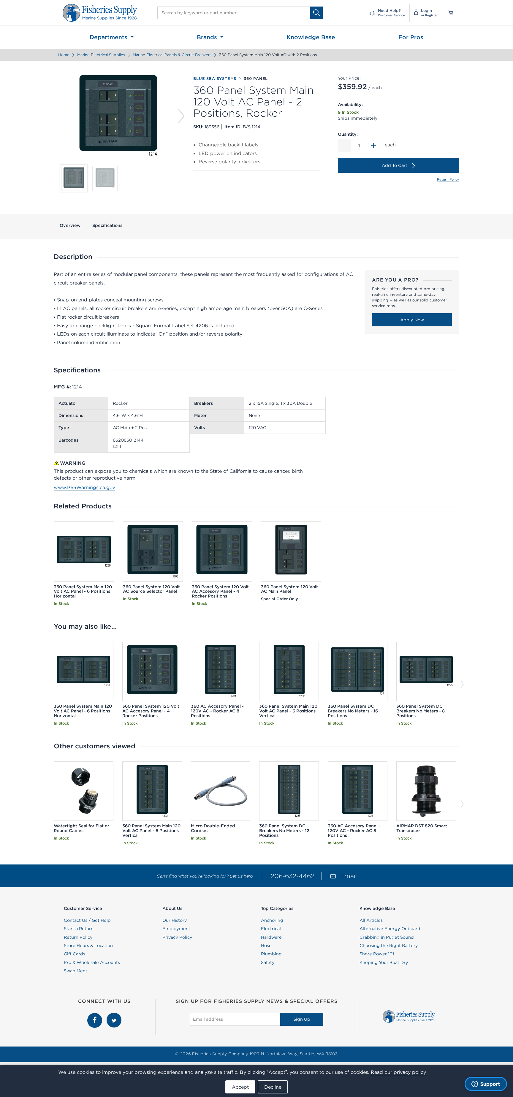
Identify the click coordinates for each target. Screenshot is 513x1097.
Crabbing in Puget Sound (387, 937)
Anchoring (272, 920)
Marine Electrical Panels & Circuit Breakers (172, 54)
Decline (272, 1087)
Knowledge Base (310, 37)
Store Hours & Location (88, 945)
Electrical (271, 928)
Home (63, 54)
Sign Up (301, 1019)
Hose (266, 945)
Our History (174, 920)
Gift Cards (74, 954)
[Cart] (448, 13)
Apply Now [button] (412, 320)
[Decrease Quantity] (344, 145)
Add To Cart (394, 165)
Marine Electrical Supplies (101, 54)
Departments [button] (109, 37)
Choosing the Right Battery (389, 945)
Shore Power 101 (377, 954)
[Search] (316, 13)
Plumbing (271, 954)
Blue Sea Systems (214, 79)
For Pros (410, 37)
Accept (240, 1087)
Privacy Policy (177, 937)
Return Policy (448, 179)
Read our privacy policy (398, 1072)
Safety (268, 962)
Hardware (271, 937)
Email (348, 876)
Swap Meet (75, 970)
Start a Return (79, 928)
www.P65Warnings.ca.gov (84, 487)
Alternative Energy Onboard (390, 928)
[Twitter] (114, 1016)
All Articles (371, 920)
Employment (176, 928)
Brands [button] (208, 37)
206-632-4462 (292, 876)
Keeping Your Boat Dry (384, 962)
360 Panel (256, 79)
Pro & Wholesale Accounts (92, 962)
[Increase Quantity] (373, 145)
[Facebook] (95, 1016)
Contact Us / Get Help (87, 920)
